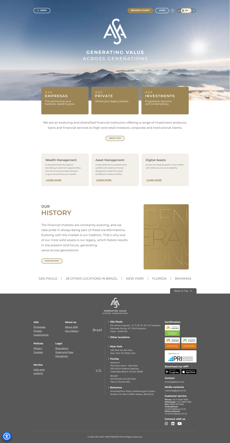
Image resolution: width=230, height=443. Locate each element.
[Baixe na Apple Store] (189, 373)
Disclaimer (61, 356)
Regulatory (62, 348)
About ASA (71, 327)
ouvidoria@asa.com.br (175, 409)
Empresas (39, 327)
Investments (40, 334)
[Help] (172, 10)
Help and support (38, 371)
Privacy (37, 348)
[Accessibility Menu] (6, 436)
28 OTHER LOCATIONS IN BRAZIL (92, 278)
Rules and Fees (64, 352)
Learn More (53, 180)
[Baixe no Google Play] (172, 373)
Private (37, 330)
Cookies (38, 352)
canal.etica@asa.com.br (176, 414)
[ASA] (115, 39)
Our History (72, 330)
